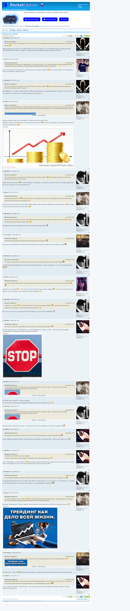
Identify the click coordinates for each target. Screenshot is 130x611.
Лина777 (8, 303)
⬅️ (19, 30)
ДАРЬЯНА (8, 385)
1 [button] (72, 36)
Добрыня (8, 217)
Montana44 (8, 62)
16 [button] (77, 36)
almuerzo (8, 41)
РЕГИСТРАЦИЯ (51, 19)
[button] (68, 36)
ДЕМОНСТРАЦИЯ (33, 19)
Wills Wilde (8, 196)
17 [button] (79, 36)
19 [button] (83, 36)
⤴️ (12, 30)
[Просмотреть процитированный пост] (16, 42)
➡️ (25, 30)
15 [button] (75, 36)
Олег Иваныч (9, 259)
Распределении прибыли (10, 34)
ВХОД (65, 19)
